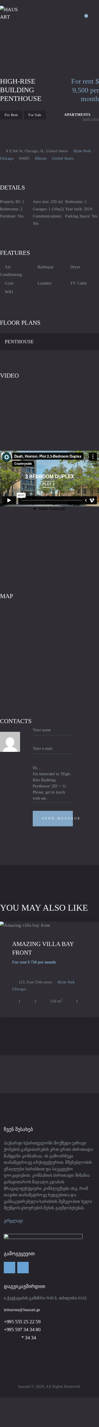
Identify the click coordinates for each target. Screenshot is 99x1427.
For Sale (34, 115)
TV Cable (78, 283)
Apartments (77, 115)
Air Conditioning (11, 271)
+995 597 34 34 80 (22, 1329)
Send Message (57, 818)
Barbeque (46, 267)
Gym (9, 283)
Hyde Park (82, 151)
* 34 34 (20, 1337)
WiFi (9, 292)
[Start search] (96, 14)
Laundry (45, 283)
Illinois (40, 158)
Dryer (75, 267)
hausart (24, 1386)
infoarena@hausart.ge (22, 1310)
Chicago (7, 158)
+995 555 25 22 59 (22, 1321)
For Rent (11, 115)
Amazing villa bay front (43, 948)
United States (63, 158)
